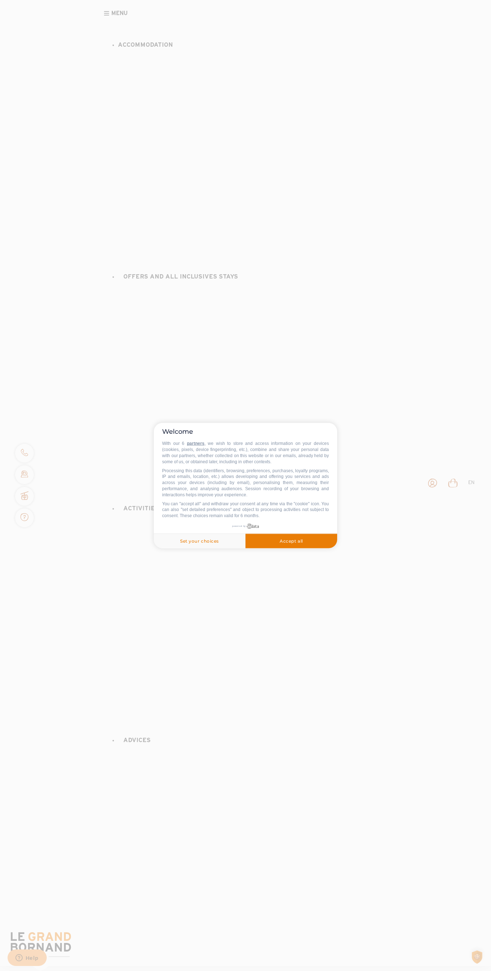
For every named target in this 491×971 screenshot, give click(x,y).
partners (196, 443)
